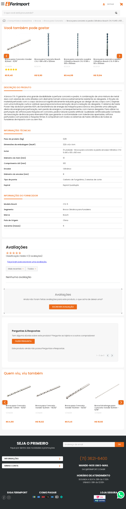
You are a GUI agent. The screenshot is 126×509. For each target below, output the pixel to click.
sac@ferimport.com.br (93, 469)
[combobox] (61, 13)
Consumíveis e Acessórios (20, 21)
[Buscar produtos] (116, 13)
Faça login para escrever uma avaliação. (27, 261)
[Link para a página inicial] (4, 21)
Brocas (38, 21)
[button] (2, 4)
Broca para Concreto (53, 21)
